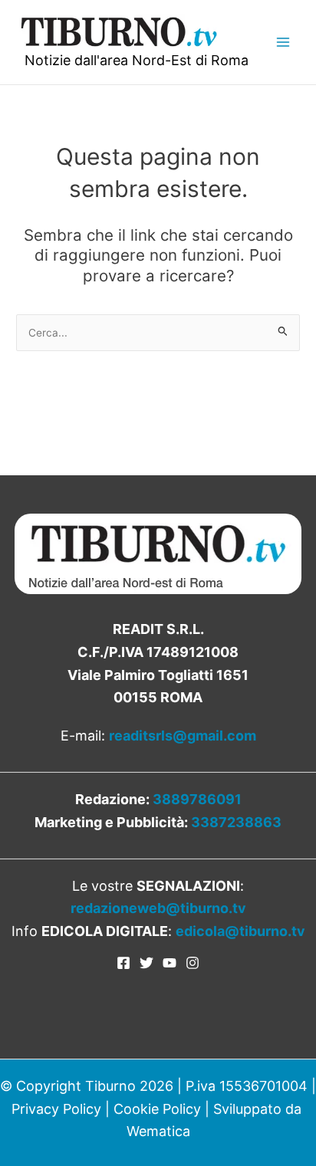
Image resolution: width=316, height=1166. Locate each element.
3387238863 (236, 822)
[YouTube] (169, 963)
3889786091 (197, 799)
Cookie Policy (157, 1109)
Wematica (158, 1131)
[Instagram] (192, 963)
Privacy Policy (56, 1109)
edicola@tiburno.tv (240, 931)
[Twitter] (146, 963)
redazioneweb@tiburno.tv (158, 908)
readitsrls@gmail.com (182, 736)
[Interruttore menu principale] (283, 42)
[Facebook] (123, 963)
